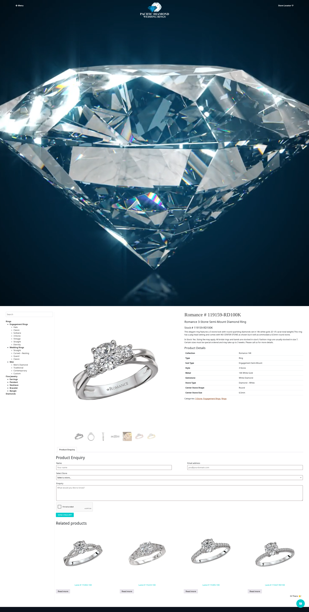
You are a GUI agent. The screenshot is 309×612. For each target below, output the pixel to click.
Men (12, 362)
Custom (17, 373)
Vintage (17, 338)
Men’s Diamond (21, 364)
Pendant (14, 382)
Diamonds (11, 393)
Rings (8, 321)
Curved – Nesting (21, 353)
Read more (63, 591)
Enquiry (59, 483)
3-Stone (17, 336)
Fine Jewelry (11, 376)
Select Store (61, 473)
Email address (193, 463)
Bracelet (14, 388)
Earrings (14, 379)
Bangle (13, 391)
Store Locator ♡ (286, 5)
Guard (16, 356)
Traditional (18, 367)
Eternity (17, 344)
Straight (17, 341)
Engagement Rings (19, 324)
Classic (17, 330)
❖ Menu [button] (19, 5)
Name (59, 463)
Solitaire (17, 333)
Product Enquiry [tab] (67, 449)
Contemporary (20, 370)
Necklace (14, 385)
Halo (16, 327)
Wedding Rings (17, 347)
